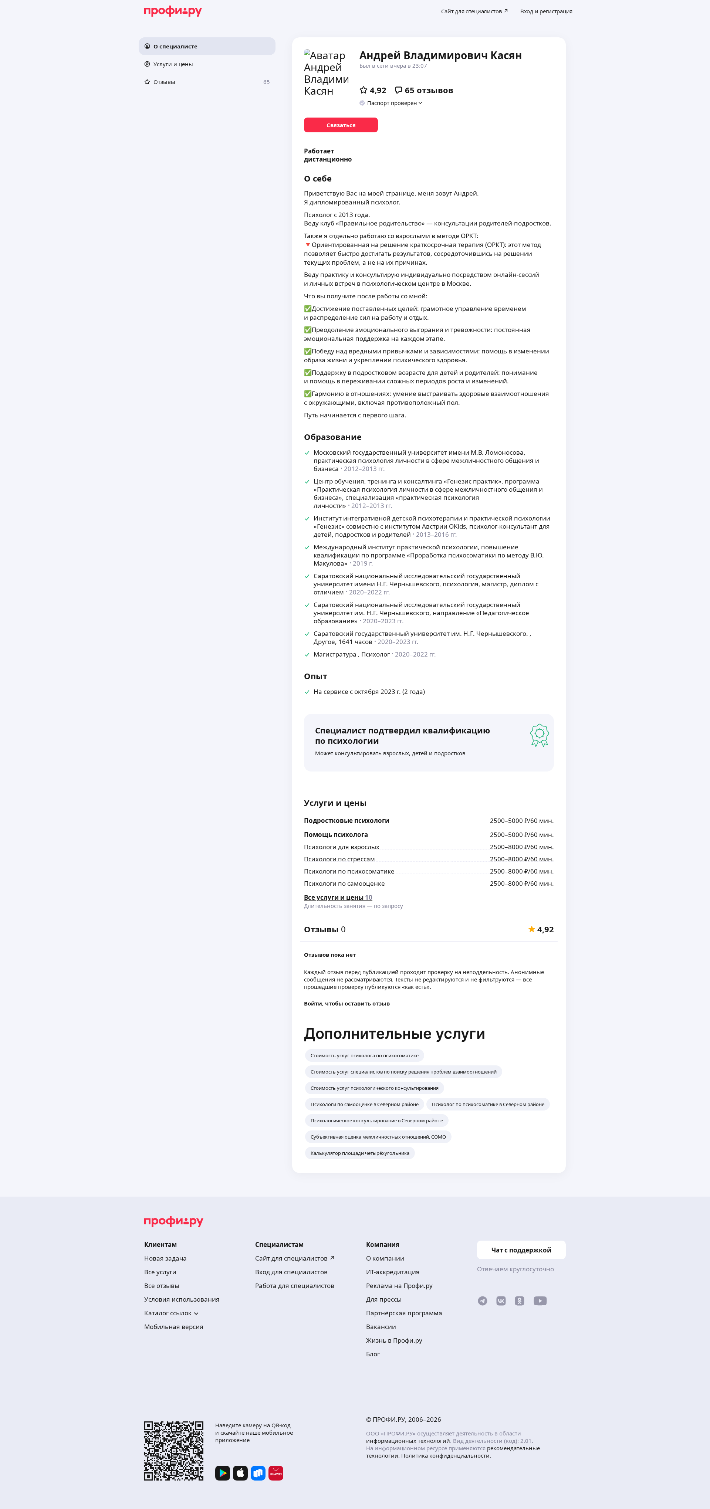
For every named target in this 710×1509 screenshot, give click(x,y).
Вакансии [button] (381, 1326)
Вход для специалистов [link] (291, 1272)
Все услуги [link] (160, 1272)
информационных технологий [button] (408, 1440)
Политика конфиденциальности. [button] (446, 1455)
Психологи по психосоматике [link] (349, 871)
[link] (341, 125)
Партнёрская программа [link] (404, 1313)
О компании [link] (385, 1258)
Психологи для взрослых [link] (341, 846)
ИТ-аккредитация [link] (393, 1272)
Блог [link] (373, 1354)
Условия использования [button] (182, 1299)
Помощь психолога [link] (336, 834)
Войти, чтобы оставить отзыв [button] (347, 1003)
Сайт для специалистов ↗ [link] (295, 1258)
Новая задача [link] (165, 1258)
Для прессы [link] (384, 1299)
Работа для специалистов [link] (294, 1285)
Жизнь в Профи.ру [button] (394, 1340)
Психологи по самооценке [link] (344, 883)
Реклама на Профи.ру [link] (399, 1285)
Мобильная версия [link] (173, 1326)
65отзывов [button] (429, 90)
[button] (207, 46)
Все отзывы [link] (161, 1285)
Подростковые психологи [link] (346, 820)
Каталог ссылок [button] (168, 1313)
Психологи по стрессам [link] (339, 859)
